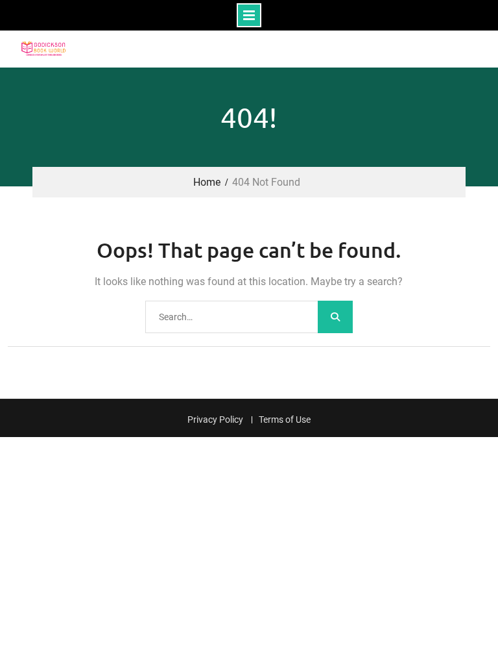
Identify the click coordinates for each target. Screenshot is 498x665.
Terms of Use (285, 419)
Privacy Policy (215, 419)
